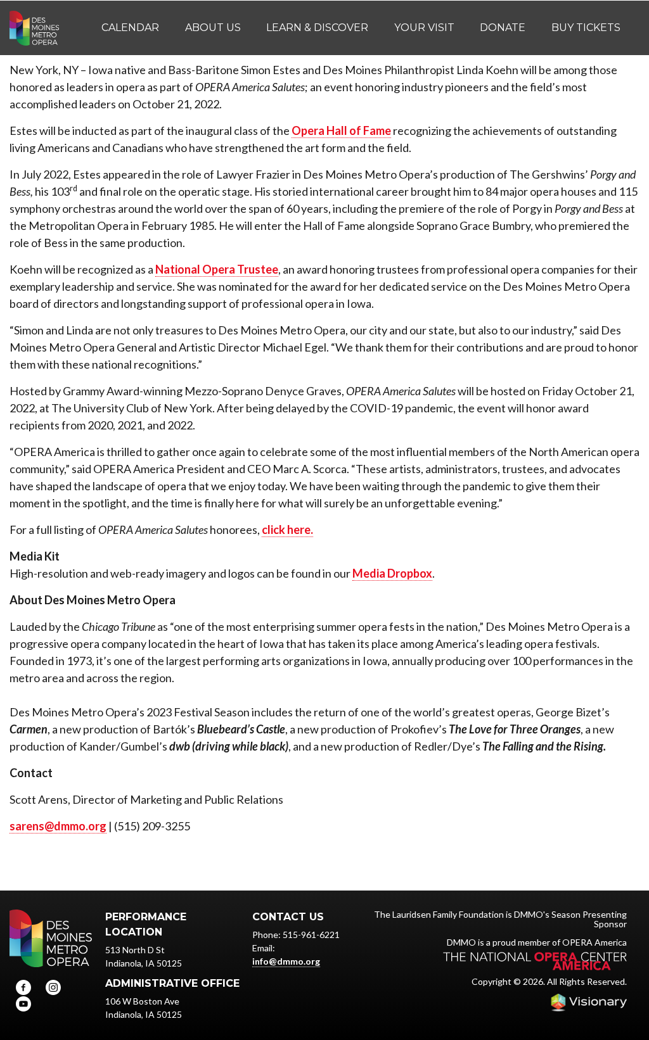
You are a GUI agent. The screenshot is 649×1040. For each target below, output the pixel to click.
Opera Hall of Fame (341, 130)
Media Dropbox (392, 573)
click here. (287, 529)
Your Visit (424, 28)
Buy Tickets (585, 28)
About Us (213, 28)
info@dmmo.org (286, 961)
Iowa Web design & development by (589, 1002)
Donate (502, 28)
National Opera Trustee (216, 269)
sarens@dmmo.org (58, 826)
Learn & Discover (317, 28)
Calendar (130, 28)
